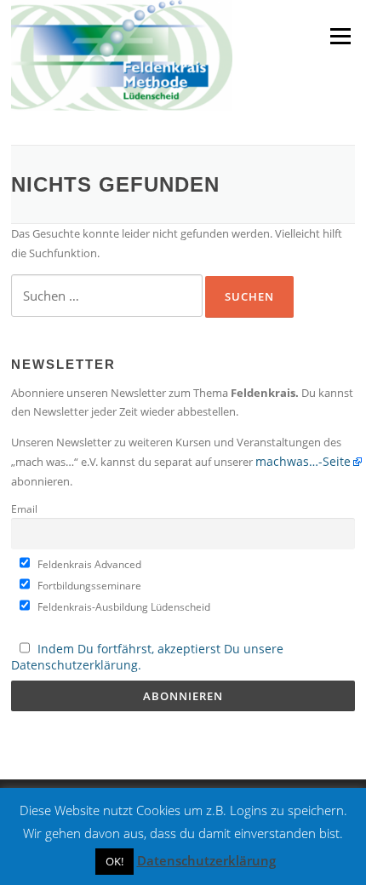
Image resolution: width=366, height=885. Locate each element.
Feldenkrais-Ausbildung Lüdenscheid (122, 606)
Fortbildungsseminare (88, 585)
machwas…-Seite (303, 461)
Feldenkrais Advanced (88, 564)
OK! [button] (114, 861)
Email (24, 508)
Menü (340, 35)
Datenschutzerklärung (206, 860)
